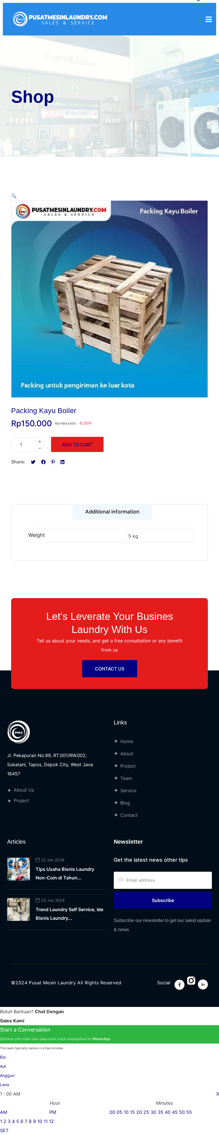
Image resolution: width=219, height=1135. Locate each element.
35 (160, 1112)
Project (21, 800)
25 (146, 1112)
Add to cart (77, 444)
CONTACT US (109, 669)
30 (153, 1112)
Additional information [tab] (112, 512)
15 (132, 1112)
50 (182, 1112)
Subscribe (163, 900)
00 (112, 1112)
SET (4, 1130)
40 (168, 1112)
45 (175, 1112)
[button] (14, 196)
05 (119, 1112)
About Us (24, 790)
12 (51, 1121)
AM (3, 1112)
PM (52, 1112)
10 (39, 1121)
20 (139, 1112)
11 (46, 1121)
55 (189, 1112)
